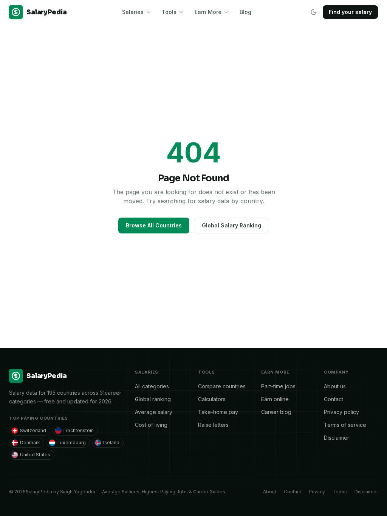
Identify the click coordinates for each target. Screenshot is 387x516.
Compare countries (222, 386)
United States (35, 454)
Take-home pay (218, 412)
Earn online (275, 399)
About (269, 491)
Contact (333, 399)
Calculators (212, 399)
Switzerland (33, 430)
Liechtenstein (78, 430)
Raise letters (213, 425)
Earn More (208, 12)
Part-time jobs (278, 386)
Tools (169, 12)
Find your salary (350, 12)
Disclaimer (336, 437)
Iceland (111, 442)
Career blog (276, 412)
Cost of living (151, 425)
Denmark (30, 442)
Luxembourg (71, 442)
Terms (340, 491)
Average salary (153, 412)
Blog (245, 12)
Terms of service (345, 425)
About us (335, 386)
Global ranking (153, 399)
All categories (152, 386)
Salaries (133, 12)
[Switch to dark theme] (313, 12)
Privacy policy (341, 412)
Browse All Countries (154, 225)
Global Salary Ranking (231, 225)
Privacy (317, 491)
